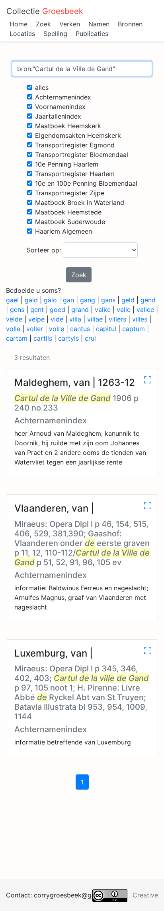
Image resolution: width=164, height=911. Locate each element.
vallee (145, 310)
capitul (106, 329)
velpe (36, 319)
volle (13, 329)
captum (133, 329)
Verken (69, 24)
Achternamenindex (63, 97)
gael (12, 300)
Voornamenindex (60, 107)
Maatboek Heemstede (68, 212)
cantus (80, 329)
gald (31, 300)
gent (37, 310)
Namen (98, 24)
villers (117, 319)
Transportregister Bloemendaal (81, 155)
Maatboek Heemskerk (68, 126)
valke (103, 310)
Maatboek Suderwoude (70, 222)
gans (108, 300)
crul (90, 338)
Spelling (55, 34)
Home (18, 24)
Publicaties (92, 34)
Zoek (43, 24)
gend (148, 300)
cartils (42, 338)
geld (128, 300)
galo (50, 300)
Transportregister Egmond (75, 145)
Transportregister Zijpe (69, 193)
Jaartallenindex (58, 116)
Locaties (22, 34)
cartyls (68, 338)
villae (95, 319)
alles (42, 87)
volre (56, 329)
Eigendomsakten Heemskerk (78, 135)
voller (34, 329)
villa (75, 319)
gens (17, 310)
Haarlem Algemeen (63, 231)
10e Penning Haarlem (66, 164)
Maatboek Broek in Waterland (79, 202)
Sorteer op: (45, 250)
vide (57, 319)
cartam (16, 338)
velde (14, 319)
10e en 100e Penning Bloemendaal (86, 183)
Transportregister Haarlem (75, 174)
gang (87, 300)
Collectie (44, 11)
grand (80, 310)
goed (57, 310)
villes (139, 319)
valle (124, 310)
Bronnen (130, 24)
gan (68, 300)
